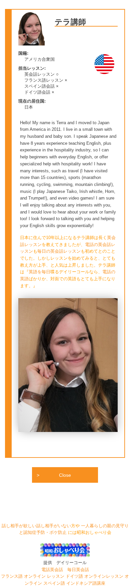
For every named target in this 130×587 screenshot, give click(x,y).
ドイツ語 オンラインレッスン (95, 576)
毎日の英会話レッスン (59, 251)
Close (65, 475)
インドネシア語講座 (85, 583)
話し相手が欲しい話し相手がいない (36, 526)
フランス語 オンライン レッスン (33, 576)
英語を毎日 (39, 272)
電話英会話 (52, 569)
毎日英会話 (78, 569)
